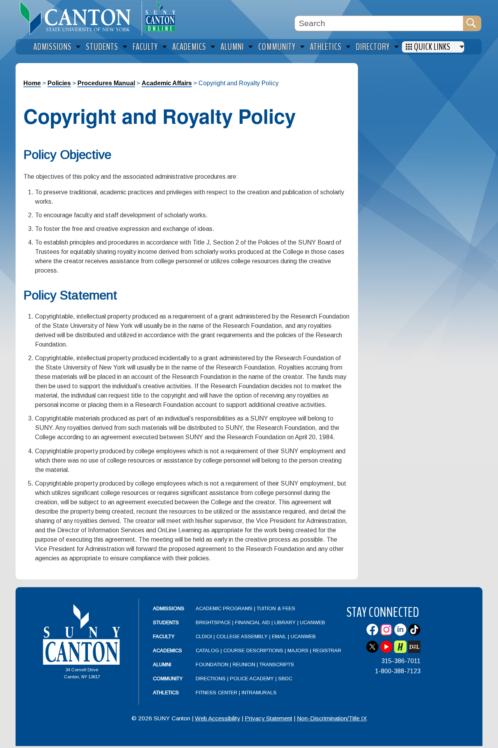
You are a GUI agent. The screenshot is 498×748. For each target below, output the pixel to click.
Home (32, 83)
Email (279, 636)
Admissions (168, 608)
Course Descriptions (253, 650)
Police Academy (252, 678)
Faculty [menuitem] (145, 47)
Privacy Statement (268, 718)
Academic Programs (225, 608)
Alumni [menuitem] (232, 47)
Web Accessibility (217, 718)
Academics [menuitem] (189, 47)
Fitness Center (216, 692)
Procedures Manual (106, 83)
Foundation (212, 664)
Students (166, 622)
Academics (167, 650)
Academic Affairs (167, 83)
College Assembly (242, 636)
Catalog (207, 650)
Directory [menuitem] (373, 47)
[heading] (79, 18)
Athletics (166, 692)
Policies (59, 83)
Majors (298, 650)
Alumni (162, 664)
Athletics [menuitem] (326, 47)
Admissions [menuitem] (52, 47)
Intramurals (259, 692)
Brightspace (213, 622)
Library (285, 622)
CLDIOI (204, 636)
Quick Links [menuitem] (432, 47)
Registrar (327, 650)
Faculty (164, 636)
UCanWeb (312, 622)
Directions (211, 678)
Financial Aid (252, 622)
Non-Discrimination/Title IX (332, 718)
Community (168, 678)
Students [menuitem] (102, 47)
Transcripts (277, 664)
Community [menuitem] (277, 47)
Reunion (244, 664)
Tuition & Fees (276, 608)
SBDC (285, 678)
